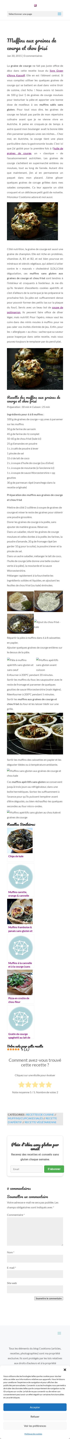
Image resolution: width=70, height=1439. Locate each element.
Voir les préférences (35, 1425)
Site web (12, 1283)
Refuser (35, 1416)
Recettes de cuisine (40, 1114)
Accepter (35, 1407)
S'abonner (54, 1169)
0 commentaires (33, 55)
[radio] (21, 1085)
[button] (65, 1369)
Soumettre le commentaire (49, 1298)
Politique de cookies (33, 1434)
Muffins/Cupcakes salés (25, 1118)
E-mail (11, 1267)
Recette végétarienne (40, 1122)
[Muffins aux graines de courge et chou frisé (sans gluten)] (35, 369)
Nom (10, 1252)
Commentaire (16, 1214)
